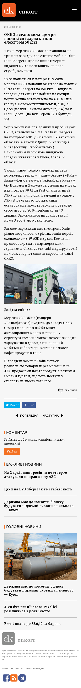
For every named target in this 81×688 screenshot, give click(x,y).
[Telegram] (22, 678)
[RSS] (13, 678)
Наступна (51, 415)
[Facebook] (6, 678)
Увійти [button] (12, 451)
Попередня (29, 415)
